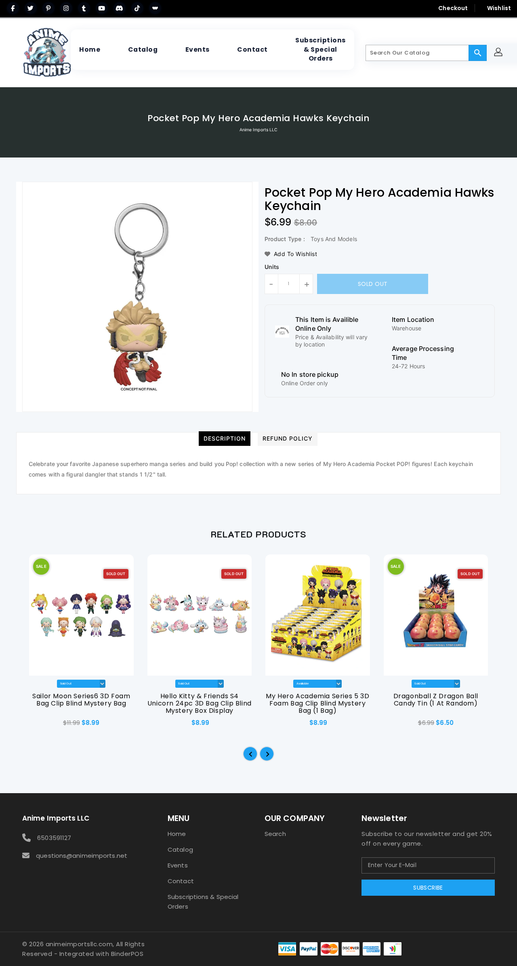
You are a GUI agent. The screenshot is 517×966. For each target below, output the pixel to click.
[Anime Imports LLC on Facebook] (13, 8)
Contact (181, 881)
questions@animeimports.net (81, 855)
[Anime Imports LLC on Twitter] (31, 8)
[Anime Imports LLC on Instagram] (66, 8)
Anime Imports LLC (259, 129)
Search (275, 834)
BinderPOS (127, 953)
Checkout (453, 8)
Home (177, 834)
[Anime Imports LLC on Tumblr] (84, 8)
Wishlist (499, 8)
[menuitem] (89, 49)
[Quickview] (35, 726)
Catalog (180, 849)
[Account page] (499, 53)
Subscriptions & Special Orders (203, 901)
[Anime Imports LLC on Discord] (119, 8)
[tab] (224, 438)
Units (272, 267)
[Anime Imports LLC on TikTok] (137, 8)
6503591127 (54, 838)
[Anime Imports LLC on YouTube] (102, 8)
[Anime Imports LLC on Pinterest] (48, 8)
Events (178, 865)
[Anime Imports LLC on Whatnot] (155, 8)
